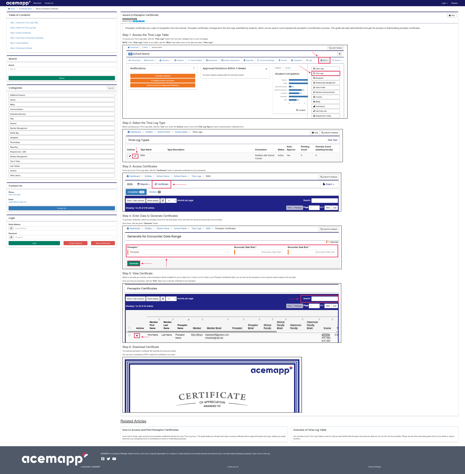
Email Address (14, 224)
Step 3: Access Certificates (20, 33)
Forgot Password (75, 243)
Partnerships (15, 142)
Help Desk (37, 3)
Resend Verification (103, 243)
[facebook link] (103, 459)
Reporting (14, 147)
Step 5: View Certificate (19, 43)
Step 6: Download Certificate (21, 48)
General (13, 123)
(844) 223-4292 (15, 194)
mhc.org (267, 453)
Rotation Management (18, 156)
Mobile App (14, 133)
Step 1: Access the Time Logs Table (24, 22)
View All (111, 88)
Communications (16, 109)
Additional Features (17, 95)
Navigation (14, 137)
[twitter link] (108, 459)
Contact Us (49, 3)
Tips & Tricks (15, 161)
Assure (13, 100)
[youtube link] (114, 459)
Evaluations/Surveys (18, 114)
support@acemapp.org (17, 202)
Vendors (13, 170)
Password (13, 233)
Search (11, 65)
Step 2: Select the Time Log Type (23, 27)
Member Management (18, 128)
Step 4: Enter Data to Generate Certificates (26, 38)
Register (454, 3)
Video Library (15, 175)
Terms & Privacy (374, 467)
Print (453, 15)
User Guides (15, 166)
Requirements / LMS (18, 152)
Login (444, 3)
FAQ (12, 118)
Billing (12, 104)
